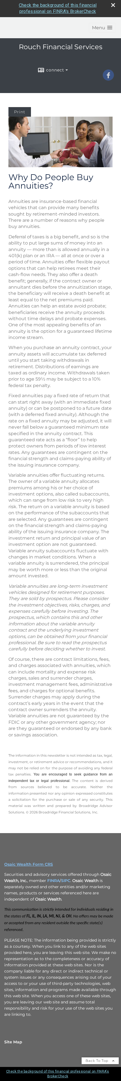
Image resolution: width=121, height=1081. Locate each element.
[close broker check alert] (113, 5)
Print (19, 111)
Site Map (13, 1041)
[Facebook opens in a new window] (108, 78)
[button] (102, 28)
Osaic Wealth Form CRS (28, 864)
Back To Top (97, 1061)
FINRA (53, 880)
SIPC (65, 880)
